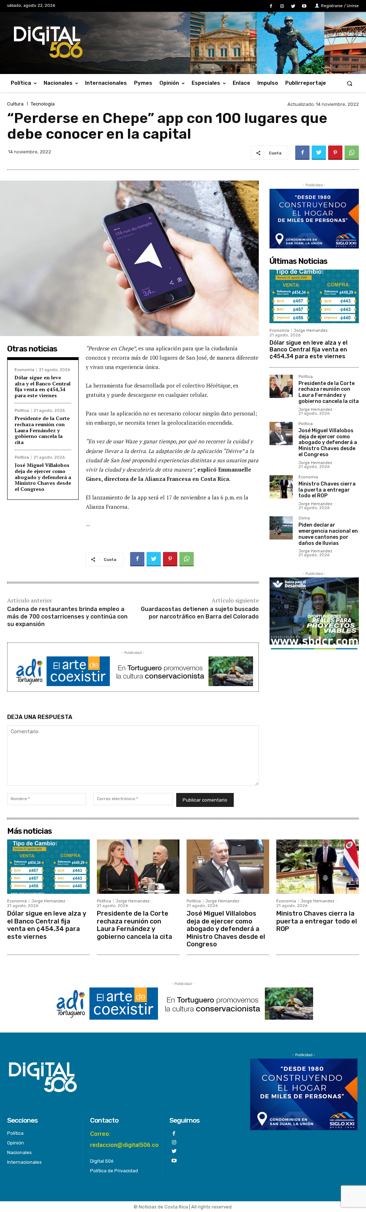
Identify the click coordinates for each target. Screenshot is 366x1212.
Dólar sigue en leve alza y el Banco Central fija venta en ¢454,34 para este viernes (42, 386)
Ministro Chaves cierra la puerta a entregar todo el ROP (327, 490)
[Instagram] (281, 6)
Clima (304, 518)
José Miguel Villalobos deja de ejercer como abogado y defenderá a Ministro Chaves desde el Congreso (43, 477)
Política (22, 411)
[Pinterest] (335, 153)
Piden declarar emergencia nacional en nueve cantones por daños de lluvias (328, 534)
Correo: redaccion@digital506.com (127, 1139)
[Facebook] (270, 6)
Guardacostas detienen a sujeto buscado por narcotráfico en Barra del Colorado (200, 613)
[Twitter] (293, 6)
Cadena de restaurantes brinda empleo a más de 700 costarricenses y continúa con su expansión (67, 616)
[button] (350, 83)
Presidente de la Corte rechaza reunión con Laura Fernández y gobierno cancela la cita (42, 430)
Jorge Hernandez (311, 330)
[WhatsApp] (352, 153)
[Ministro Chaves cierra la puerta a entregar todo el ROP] (281, 486)
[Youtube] (304, 6)
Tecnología (43, 104)
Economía (24, 370)
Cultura (15, 104)
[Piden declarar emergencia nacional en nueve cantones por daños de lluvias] (281, 528)
